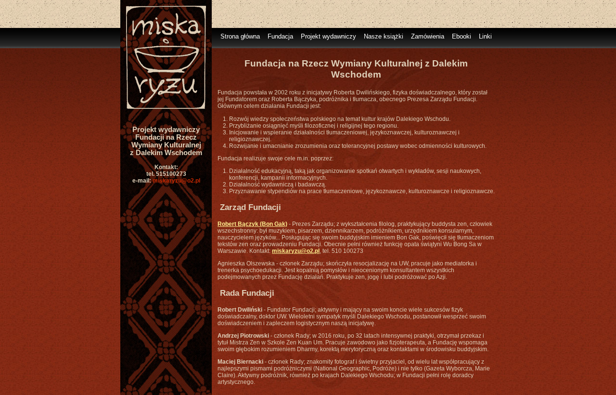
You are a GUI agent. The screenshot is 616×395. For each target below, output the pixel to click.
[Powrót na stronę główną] (166, 112)
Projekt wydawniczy (328, 36)
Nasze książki (383, 36)
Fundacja (280, 36)
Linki (485, 36)
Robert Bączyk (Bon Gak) (252, 224)
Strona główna (240, 36)
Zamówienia (427, 36)
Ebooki (461, 36)
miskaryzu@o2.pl (176, 180)
